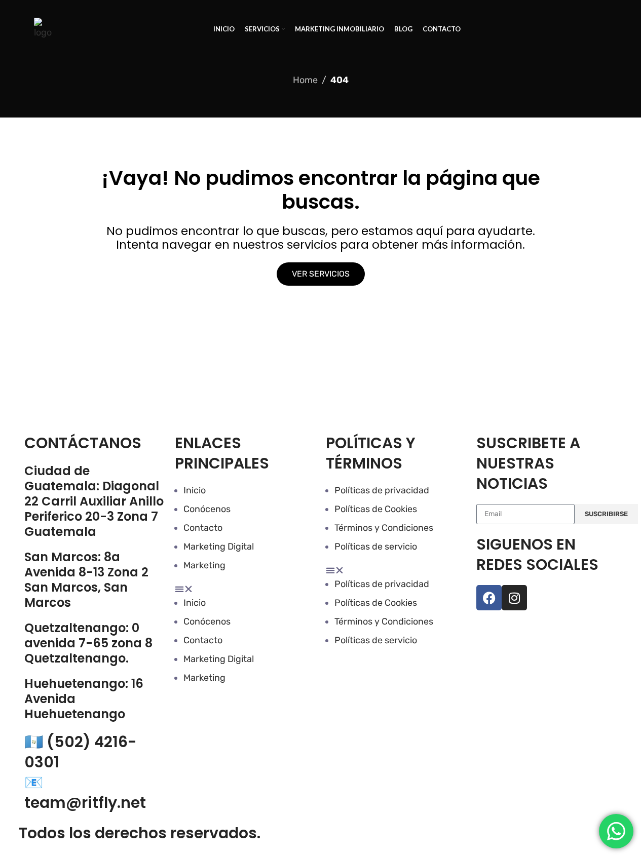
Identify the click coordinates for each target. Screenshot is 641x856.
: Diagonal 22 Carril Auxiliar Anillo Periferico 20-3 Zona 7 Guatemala (94, 501)
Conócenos (207, 509)
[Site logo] (45, 28)
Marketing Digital (218, 546)
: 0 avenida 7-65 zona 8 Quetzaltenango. (88, 643)
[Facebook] (489, 597)
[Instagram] (514, 597)
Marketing (204, 565)
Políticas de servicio (375, 546)
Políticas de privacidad (381, 490)
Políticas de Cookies (375, 509)
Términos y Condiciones (383, 527)
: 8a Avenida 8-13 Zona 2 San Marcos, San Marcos (86, 580)
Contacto (202, 527)
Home (305, 80)
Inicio (194, 490)
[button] (245, 589)
